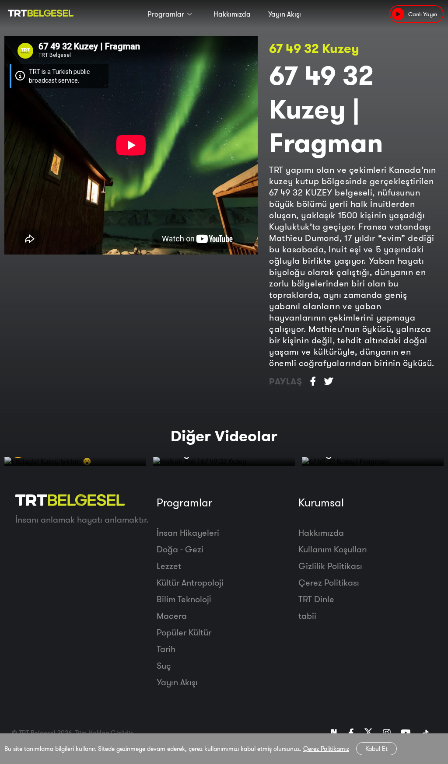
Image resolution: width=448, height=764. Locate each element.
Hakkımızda (232, 14)
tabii (307, 615)
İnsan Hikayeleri (188, 532)
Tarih (166, 648)
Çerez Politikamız (326, 749)
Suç (164, 665)
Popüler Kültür (184, 632)
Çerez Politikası (328, 582)
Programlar (165, 14)
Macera (172, 615)
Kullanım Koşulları (332, 549)
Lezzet (169, 565)
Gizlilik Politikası (330, 565)
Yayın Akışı (284, 14)
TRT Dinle (316, 598)
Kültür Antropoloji (190, 582)
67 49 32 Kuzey (314, 48)
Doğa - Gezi (180, 549)
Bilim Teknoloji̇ (184, 598)
